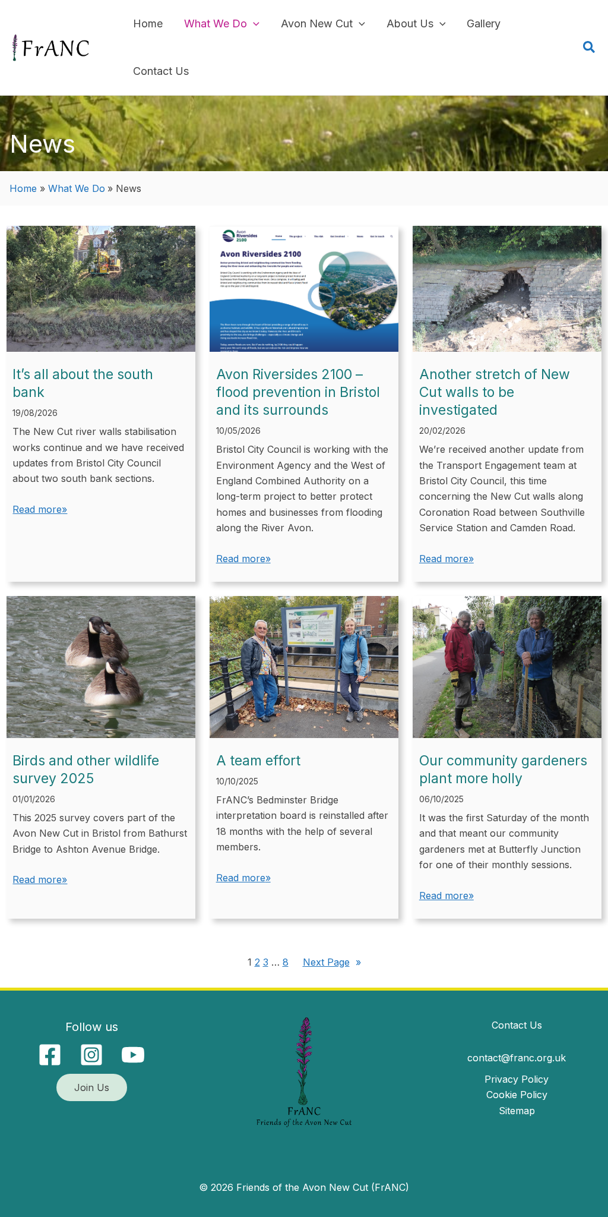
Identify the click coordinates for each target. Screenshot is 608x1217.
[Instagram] (91, 1055)
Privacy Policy (516, 1079)
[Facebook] (50, 1055)
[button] (253, 24)
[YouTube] (133, 1055)
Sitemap (517, 1111)
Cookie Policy (516, 1095)
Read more (37, 509)
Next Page (332, 962)
